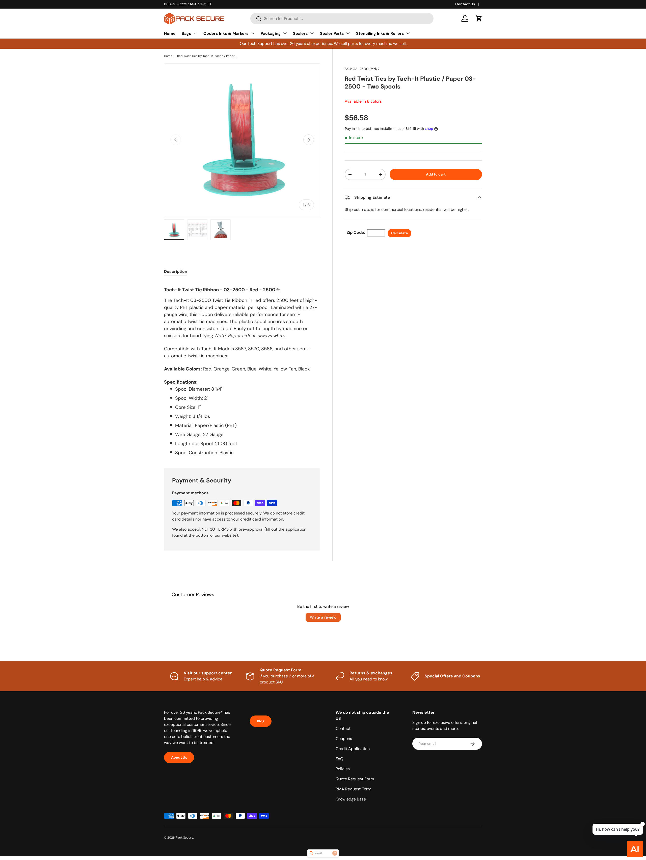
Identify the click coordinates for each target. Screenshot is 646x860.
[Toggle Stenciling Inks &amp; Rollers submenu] (408, 33)
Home (170, 33)
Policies (343, 768)
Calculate (399, 233)
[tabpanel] (242, 368)
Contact (343, 728)
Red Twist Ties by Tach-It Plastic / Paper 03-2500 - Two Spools (207, 56)
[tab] (175, 271)
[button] (478, 18)
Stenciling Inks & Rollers (380, 33)
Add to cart (436, 174)
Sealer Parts (332, 33)
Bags (186, 33)
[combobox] (342, 18)
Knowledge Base (351, 799)
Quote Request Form (355, 779)
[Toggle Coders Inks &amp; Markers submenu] (253, 33)
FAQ (339, 758)
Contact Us (465, 4)
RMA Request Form (353, 789)
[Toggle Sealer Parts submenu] (348, 33)
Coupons (344, 738)
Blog (260, 721)
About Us (179, 757)
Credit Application (353, 748)
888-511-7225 (175, 4)
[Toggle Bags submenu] (195, 33)
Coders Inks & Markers (226, 33)
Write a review (323, 617)
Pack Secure (184, 838)
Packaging (271, 33)
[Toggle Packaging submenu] (285, 33)
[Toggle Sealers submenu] (312, 33)
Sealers (300, 33)
